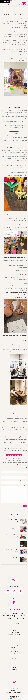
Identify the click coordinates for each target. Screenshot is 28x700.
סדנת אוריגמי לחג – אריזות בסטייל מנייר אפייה (10, 520)
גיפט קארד (14, 653)
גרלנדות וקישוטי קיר (14, 632)
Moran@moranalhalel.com (14, 692)
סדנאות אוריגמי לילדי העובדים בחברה (10, 534)
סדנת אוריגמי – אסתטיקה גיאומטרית (11, 549)
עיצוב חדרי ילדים (14, 645)
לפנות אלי (19, 464)
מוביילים (14, 630)
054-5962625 (14, 690)
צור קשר (14, 661)
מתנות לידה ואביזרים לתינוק (14, 641)
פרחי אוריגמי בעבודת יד (14, 647)
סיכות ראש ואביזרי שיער (14, 639)
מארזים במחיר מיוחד (14, 651)
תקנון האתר (14, 669)
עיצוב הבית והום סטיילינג (14, 643)
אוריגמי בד (14, 686)
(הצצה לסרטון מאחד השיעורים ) (20, 297)
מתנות (14, 649)
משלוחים (14, 665)
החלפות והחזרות (14, 667)
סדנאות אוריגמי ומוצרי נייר (14, 636)
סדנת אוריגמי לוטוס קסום (13, 526)
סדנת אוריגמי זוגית (14, 557)
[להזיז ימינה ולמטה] (1, 1)
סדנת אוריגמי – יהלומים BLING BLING (10, 542)
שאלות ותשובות (14, 663)
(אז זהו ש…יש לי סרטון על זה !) (18, 104)
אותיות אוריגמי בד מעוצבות (14, 634)
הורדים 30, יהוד (14, 688)
